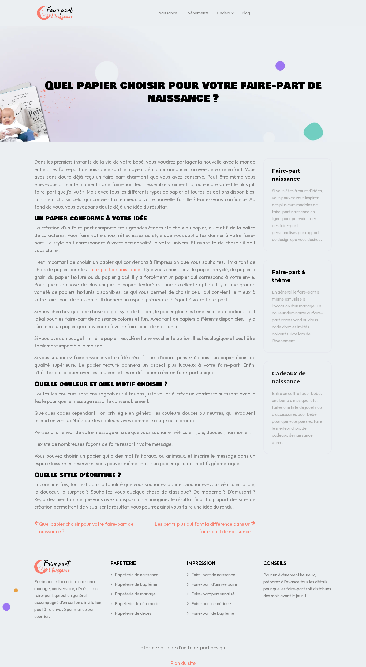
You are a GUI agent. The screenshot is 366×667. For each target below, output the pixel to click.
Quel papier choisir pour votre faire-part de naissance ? (86, 528)
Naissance (167, 13)
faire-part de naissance (114, 269)
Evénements (197, 13)
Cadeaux (225, 13)
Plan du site (183, 663)
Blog (246, 13)
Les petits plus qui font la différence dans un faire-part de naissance (203, 528)
